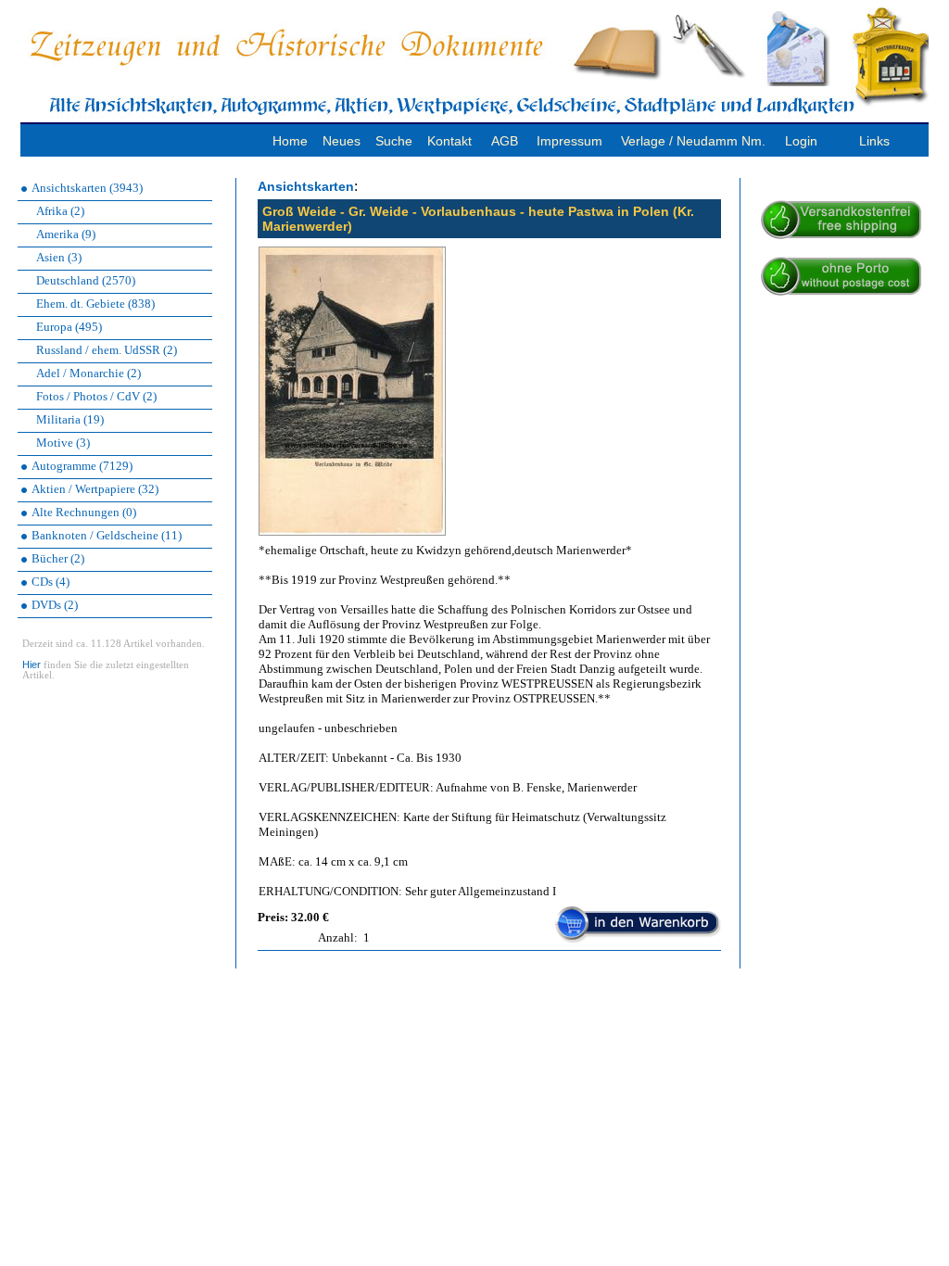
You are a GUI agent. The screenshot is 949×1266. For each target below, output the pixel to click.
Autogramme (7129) (82, 466)
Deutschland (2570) (85, 280)
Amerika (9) (65, 234)
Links (874, 140)
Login (801, 140)
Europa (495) (69, 327)
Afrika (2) (60, 211)
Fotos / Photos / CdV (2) (96, 396)
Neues (342, 140)
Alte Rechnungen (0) (84, 512)
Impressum (569, 140)
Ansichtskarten (306, 186)
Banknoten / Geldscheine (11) (107, 535)
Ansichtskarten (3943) (87, 188)
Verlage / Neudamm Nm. (693, 140)
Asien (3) (59, 257)
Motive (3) (63, 442)
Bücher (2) (58, 558)
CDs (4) (51, 582)
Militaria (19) (70, 419)
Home (290, 140)
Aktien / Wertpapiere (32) (95, 489)
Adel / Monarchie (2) (88, 373)
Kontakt (449, 140)
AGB (504, 140)
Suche (393, 140)
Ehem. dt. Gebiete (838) (95, 303)
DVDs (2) (55, 605)
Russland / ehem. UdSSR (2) (106, 350)
